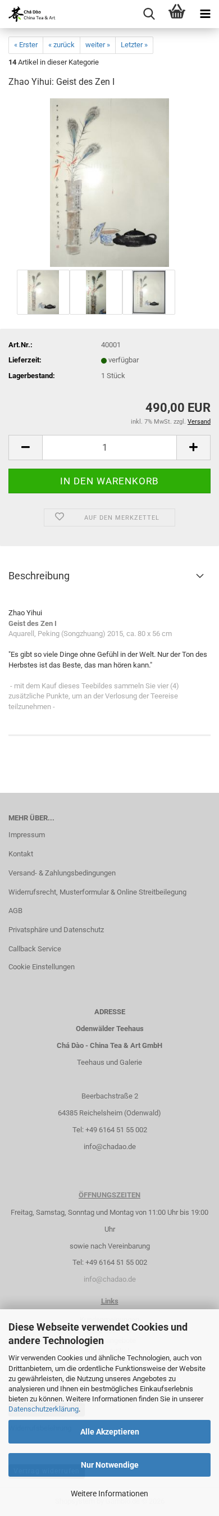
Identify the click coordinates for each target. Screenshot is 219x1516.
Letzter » (134, 44)
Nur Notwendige (110, 1464)
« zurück (61, 44)
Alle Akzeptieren (109, 1431)
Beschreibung (39, 576)
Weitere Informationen (109, 1493)
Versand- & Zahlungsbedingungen (62, 873)
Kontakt (20, 854)
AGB (15, 910)
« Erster (26, 44)
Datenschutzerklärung (43, 1409)
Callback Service (34, 949)
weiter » (97, 44)
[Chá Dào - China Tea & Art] (28, 14)
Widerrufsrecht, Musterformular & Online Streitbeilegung (97, 892)
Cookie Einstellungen (41, 967)
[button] (25, 447)
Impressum (26, 834)
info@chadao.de (110, 1146)
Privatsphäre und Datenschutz (56, 929)
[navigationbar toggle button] (205, 14)
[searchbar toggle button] (149, 14)
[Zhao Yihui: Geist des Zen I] (109, 182)
